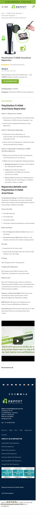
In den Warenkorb (10, 81)
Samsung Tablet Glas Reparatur (11, 457)
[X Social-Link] (12, 394)
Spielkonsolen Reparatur (14, 13)
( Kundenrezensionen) (17, 64)
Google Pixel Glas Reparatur (10, 464)
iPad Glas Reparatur (8, 446)
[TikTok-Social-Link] (26, 394)
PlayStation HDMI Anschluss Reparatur (14, 18)
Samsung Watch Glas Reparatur (11, 461)
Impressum (28, 430)
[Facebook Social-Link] (9, 394)
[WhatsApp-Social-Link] (23, 394)
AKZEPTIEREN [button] (8, 510)
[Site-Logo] (19, 7)
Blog (10, 430)
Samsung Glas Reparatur (9, 453)
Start (3, 13)
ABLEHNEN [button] (19, 510)
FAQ (15, 430)
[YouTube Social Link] (17, 394)
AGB (20, 430)
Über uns (4, 430)
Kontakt (4, 435)
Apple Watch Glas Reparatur (10, 443)
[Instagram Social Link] (15, 394)
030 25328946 (12, 2)
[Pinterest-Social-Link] (20, 394)
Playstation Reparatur (8, 15)
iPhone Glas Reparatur (9, 450)
